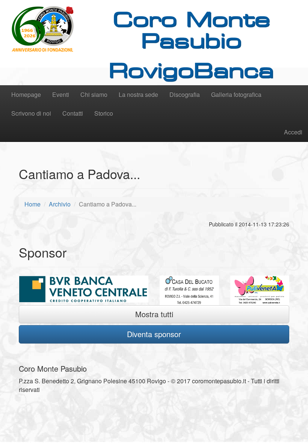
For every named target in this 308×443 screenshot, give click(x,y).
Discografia (184, 94)
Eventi (60, 94)
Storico (103, 113)
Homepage (26, 94)
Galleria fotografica (236, 94)
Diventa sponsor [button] (154, 333)
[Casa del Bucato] (189, 290)
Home (32, 204)
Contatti (72, 113)
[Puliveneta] (260, 290)
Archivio (60, 204)
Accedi (293, 132)
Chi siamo (93, 94)
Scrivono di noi (31, 113)
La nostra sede (138, 94)
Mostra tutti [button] (154, 314)
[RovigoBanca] (83, 289)
